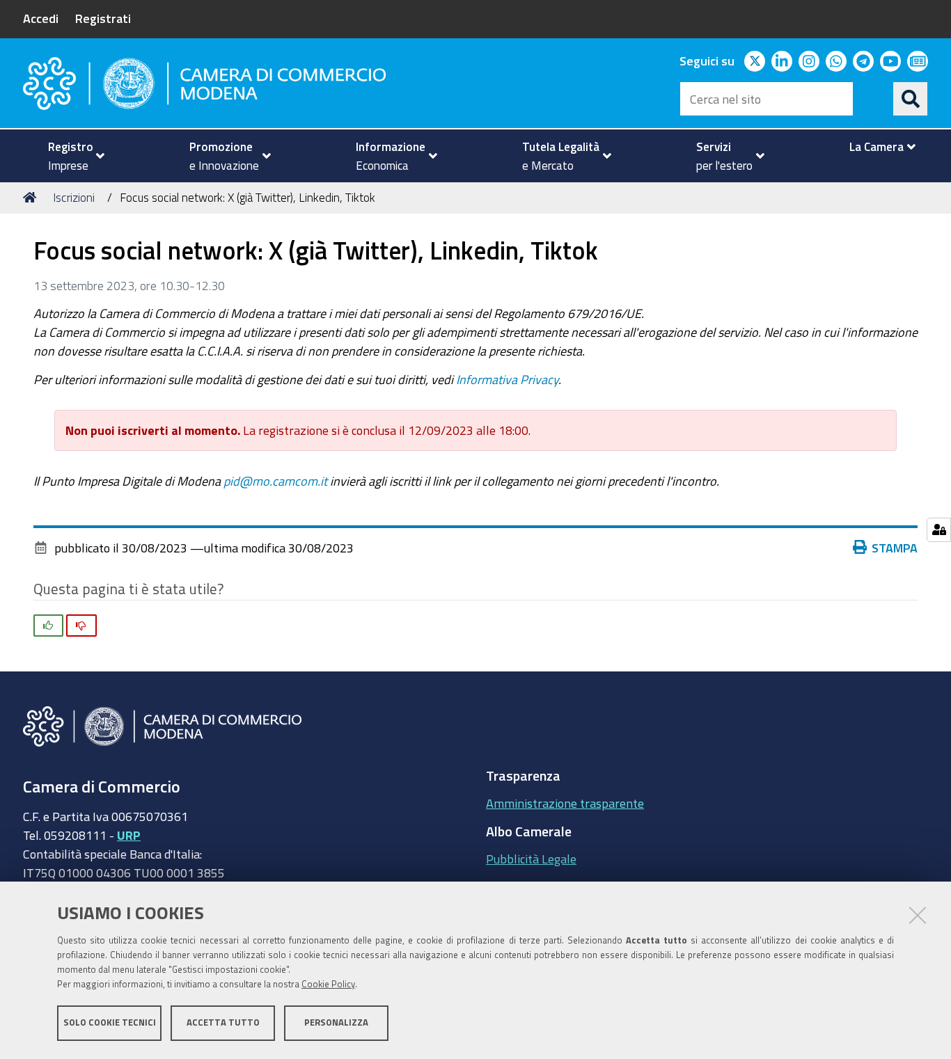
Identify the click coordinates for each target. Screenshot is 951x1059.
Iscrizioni (74, 197)
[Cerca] (910, 98)
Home (32, 198)
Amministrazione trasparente (565, 803)
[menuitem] (70, 155)
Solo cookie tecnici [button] (109, 1022)
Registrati (103, 18)
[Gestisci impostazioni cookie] (939, 530)
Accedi (40, 18)
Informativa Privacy (507, 379)
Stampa (895, 547)
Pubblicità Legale (531, 858)
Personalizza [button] (336, 1022)
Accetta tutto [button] (223, 1022)
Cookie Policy (328, 984)
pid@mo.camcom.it (275, 481)
